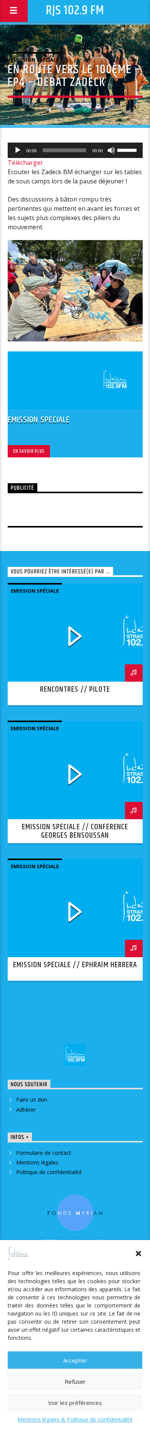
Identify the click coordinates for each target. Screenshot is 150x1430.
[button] (138, 1253)
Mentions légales (37, 1162)
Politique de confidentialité (49, 1172)
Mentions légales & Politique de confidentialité (75, 1419)
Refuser (75, 1381)
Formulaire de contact (43, 1152)
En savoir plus (29, 451)
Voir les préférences (75, 1402)
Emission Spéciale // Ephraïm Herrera (75, 965)
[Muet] (111, 150)
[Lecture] (18, 150)
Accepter (75, 1360)
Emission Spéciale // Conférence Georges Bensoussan (75, 831)
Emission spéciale (35, 59)
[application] (75, 150)
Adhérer (26, 1109)
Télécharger (25, 162)
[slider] (128, 149)
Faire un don (31, 1099)
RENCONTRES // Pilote (75, 689)
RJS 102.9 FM (75, 10)
